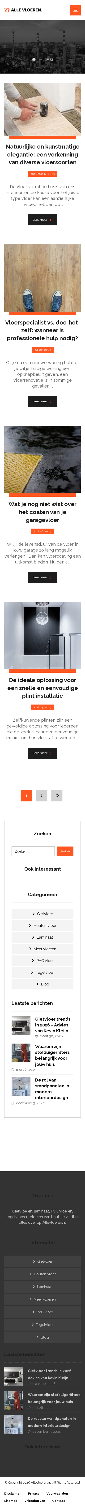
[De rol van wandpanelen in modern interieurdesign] (21, 1086)
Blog (45, 984)
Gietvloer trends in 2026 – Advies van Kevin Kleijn (52, 1025)
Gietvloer (45, 914)
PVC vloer (45, 961)
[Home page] (34, 59)
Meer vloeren (45, 949)
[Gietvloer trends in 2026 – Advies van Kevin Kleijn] (21, 1025)
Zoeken (65, 851)
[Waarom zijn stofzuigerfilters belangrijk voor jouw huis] (21, 1053)
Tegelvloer (45, 972)
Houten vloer (45, 925)
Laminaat (45, 937)
